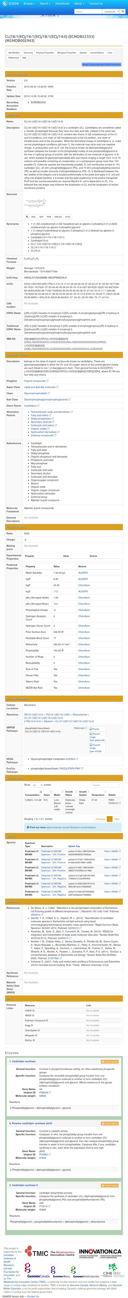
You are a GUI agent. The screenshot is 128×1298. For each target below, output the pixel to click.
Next (116, 819)
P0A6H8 (44, 1092)
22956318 (113, 803)
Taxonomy (28, 52)
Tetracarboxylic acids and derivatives (50, 411)
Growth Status (69, 793)
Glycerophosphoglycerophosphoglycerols (46, 399)
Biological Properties (66, 52)
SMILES (58, 216)
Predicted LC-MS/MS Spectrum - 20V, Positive (53, 861)
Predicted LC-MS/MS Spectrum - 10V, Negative (53, 877)
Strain (47, 794)
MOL (34, 216)
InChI (67, 216)
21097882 (53, 958)
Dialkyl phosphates (41, 418)
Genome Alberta (98, 1285)
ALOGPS (83, 572)
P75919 (43, 1206)
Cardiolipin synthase (24, 1061)
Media (57, 794)
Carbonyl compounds (42, 435)
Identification (14, 52)
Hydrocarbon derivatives (44, 432)
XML (24, 57)
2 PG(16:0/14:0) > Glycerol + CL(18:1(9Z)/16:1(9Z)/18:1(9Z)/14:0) (59, 721)
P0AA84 (43, 1154)
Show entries (37, 784)
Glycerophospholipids (36, 393)
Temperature (98, 794)
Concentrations (97, 52)
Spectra (83, 52)
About (78, 3)
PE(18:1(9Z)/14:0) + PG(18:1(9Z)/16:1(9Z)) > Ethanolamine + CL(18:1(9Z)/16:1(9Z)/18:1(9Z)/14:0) (56, 716)
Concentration (32, 794)
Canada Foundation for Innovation (11, 1272)
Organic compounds (35, 380)
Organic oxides (39, 428)
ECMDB (13, 3)
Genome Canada (79, 1285)
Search (44, 3)
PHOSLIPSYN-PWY (70, 768)
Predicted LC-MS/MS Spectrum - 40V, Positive (53, 869)
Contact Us (96, 3)
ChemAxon (84, 585)
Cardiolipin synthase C (25, 1185)
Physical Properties (45, 52)
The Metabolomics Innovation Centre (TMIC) (25, 1280)
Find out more (38, 827)
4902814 (36, 914)
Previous (100, 819)
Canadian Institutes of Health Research (10, 1260)
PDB (49, 216)
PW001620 (79, 728)
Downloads (62, 3)
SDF (41, 216)
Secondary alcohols (41, 422)
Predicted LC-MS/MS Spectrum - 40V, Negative (53, 893)
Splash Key (74, 846)
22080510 (63, 938)
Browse (28, 3)
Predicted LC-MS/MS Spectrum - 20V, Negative (53, 885)
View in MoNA (111, 851)
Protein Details (111, 1061)
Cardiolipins (30, 405)
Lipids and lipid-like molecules (40, 387)
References (13, 57)
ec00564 (71, 759)
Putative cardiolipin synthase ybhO (32, 1123)
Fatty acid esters (40, 415)
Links (110, 52)
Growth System (83, 793)
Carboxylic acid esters (43, 425)
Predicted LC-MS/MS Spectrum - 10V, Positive (53, 853)
